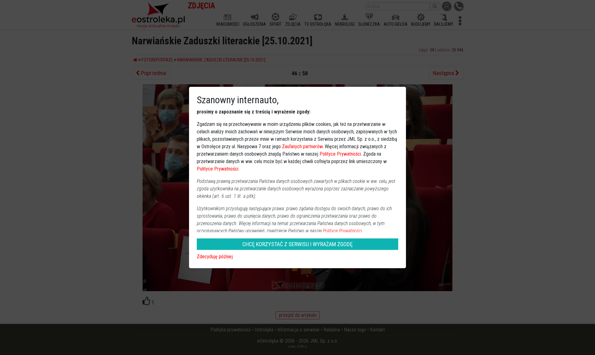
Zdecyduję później (215, 257)
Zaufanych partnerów (302, 146)
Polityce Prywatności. (343, 231)
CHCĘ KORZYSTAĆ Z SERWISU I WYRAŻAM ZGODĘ (297, 244)
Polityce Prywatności (340, 154)
